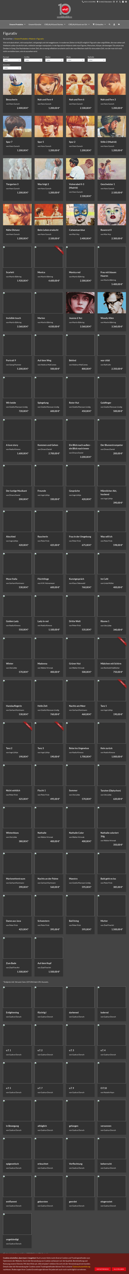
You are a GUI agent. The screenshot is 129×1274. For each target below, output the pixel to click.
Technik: (91, 57)
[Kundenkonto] (114, 24)
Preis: (69, 57)
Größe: (27, 57)
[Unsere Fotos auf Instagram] (123, 2)
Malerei (32, 39)
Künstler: (6, 65)
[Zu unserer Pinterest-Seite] (126, 2)
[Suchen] (109, 24)
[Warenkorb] (119, 24)
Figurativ (40, 39)
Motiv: (48, 57)
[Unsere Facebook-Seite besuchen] (117, 2)
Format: (6, 57)
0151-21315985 (90, 2)
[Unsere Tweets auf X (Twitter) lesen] (120, 2)
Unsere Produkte (21, 39)
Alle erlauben (119, 1269)
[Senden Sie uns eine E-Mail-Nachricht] (114, 2)
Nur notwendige (103, 1269)
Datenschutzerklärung (81, 1266)
